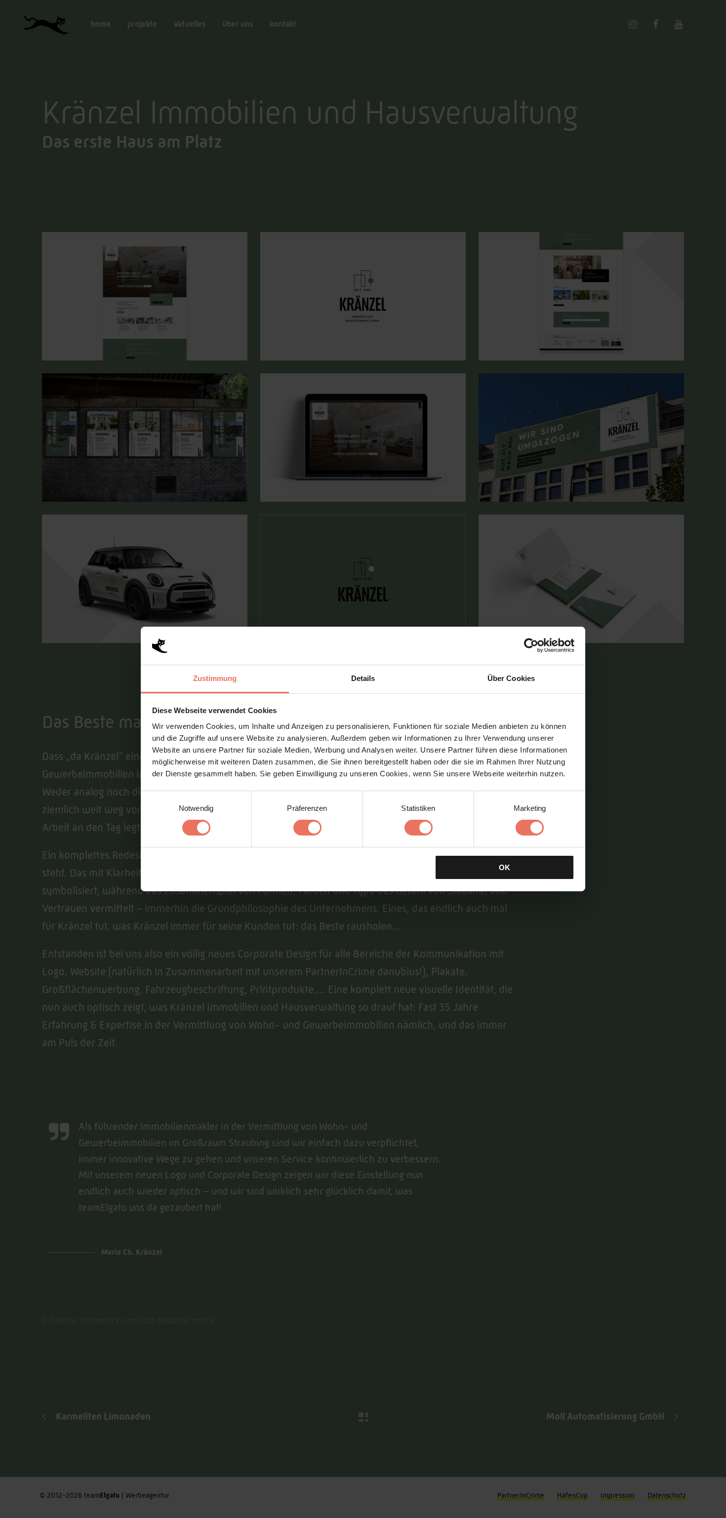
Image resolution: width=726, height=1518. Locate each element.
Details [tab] (363, 678)
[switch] (307, 828)
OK (504, 867)
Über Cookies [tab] (511, 678)
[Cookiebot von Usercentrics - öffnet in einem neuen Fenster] (531, 645)
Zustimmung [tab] (215, 678)
